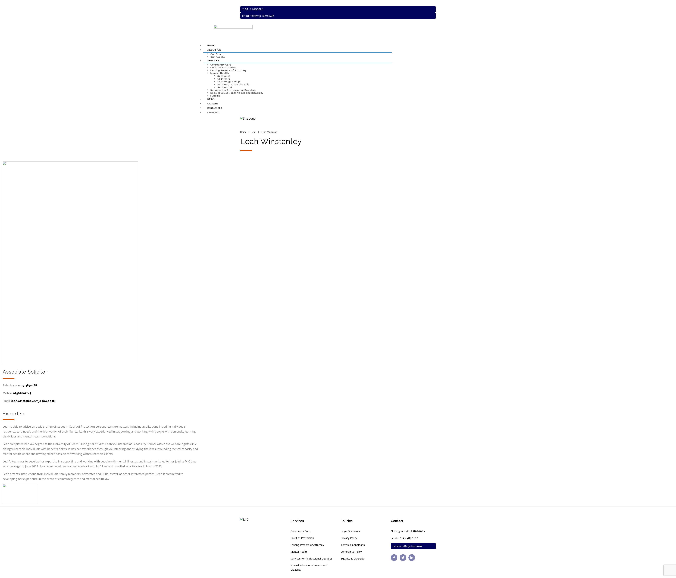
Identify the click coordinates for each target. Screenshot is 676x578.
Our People (217, 57)
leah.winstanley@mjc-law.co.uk (33, 401)
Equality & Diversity (352, 558)
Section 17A (225, 87)
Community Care (220, 64)
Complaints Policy (351, 551)
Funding (215, 95)
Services (213, 60)
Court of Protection (223, 67)
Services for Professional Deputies (233, 90)
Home (211, 45)
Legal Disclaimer (350, 531)
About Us (214, 50)
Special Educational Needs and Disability (236, 93)
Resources (214, 108)
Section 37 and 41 (229, 81)
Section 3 (223, 78)
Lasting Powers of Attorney (228, 70)
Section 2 (223, 76)
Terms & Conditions (353, 544)
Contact (213, 112)
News (211, 99)
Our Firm (215, 54)
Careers (212, 103)
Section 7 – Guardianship (233, 84)
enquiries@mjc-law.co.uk (258, 16)
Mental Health (219, 73)
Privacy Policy (349, 538)
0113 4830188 (27, 385)
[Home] (248, 118)
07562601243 (22, 393)
